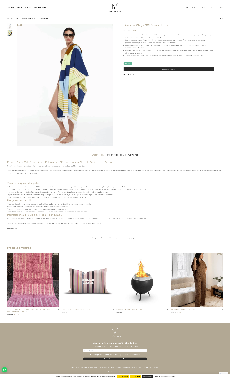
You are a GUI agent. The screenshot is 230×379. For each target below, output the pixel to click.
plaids (136, 238)
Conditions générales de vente (126, 367)
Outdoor (18, 18)
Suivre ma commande (151, 367)
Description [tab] (98, 155)
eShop (19, 7)
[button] (4, 369)
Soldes (110, 238)
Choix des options (175, 312)
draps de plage (128, 238)
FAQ (187, 7)
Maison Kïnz (75, 367)
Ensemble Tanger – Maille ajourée (184, 310)
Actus (194, 7)
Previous (17, 85)
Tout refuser (135, 376)
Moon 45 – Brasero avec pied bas (129, 310)
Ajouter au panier (168, 69)
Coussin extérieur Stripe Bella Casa (76, 310)
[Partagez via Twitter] (131, 75)
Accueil (10, 7)
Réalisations (40, 7)
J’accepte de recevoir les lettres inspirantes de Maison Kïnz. (116, 355)
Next (112, 85)
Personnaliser (147, 376)
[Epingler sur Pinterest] (134, 75)
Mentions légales (87, 367)
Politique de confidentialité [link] (165, 376)
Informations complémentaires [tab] (122, 155)
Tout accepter (123, 376)
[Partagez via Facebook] (128, 75)
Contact (204, 7)
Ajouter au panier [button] (12, 314)
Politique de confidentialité (104, 367)
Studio (28, 7)
